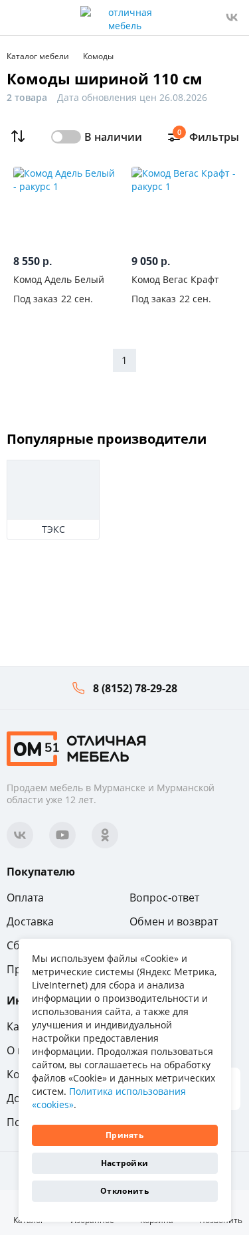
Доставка (30, 921)
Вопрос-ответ (164, 897)
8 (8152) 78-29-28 (135, 688)
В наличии (113, 136)
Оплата (25, 897)
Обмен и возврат (173, 921)
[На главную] (76, 747)
